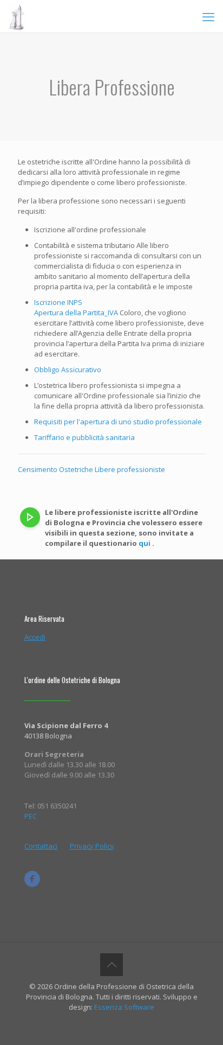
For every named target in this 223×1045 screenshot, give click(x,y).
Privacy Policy (92, 846)
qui (144, 543)
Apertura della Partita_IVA (76, 312)
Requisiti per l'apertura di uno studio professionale (118, 421)
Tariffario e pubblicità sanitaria (84, 437)
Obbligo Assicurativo (67, 369)
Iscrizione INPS (58, 302)
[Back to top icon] (111, 964)
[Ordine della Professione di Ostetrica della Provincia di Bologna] (16, 16)
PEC (30, 816)
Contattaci (40, 846)
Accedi (34, 637)
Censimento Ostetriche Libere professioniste (91, 469)
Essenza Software (123, 1007)
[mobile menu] (208, 16)
